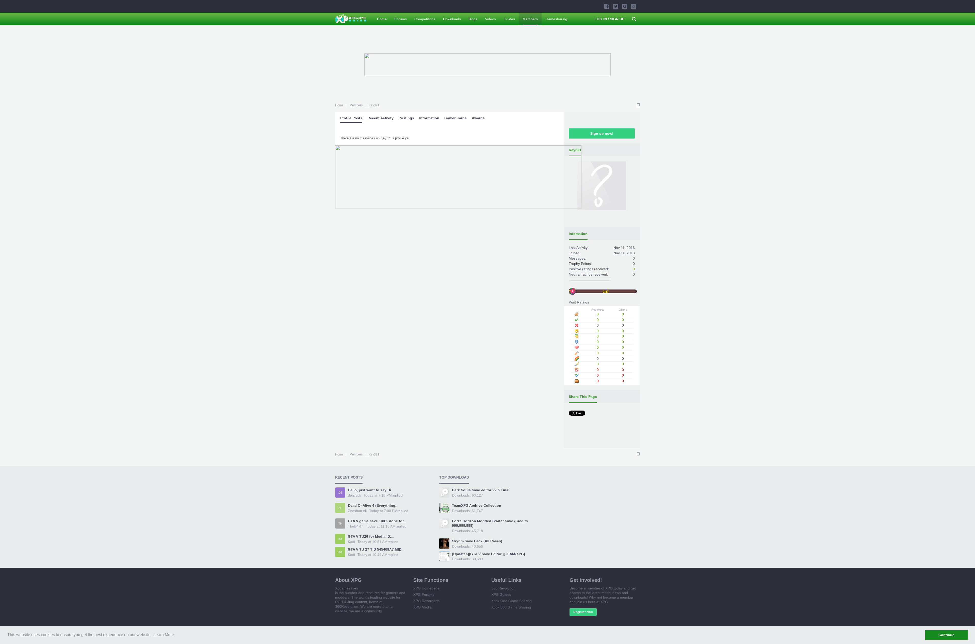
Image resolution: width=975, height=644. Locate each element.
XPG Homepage (426, 588)
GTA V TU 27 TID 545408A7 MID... (376, 549)
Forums (400, 19)
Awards (478, 118)
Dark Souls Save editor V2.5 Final (480, 490)
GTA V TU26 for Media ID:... (371, 536)
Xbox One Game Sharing (511, 601)
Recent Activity (380, 118)
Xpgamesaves (346, 588)
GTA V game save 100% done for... (377, 521)
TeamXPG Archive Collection (476, 505)
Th (340, 523)
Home (382, 19)
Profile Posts (351, 118)
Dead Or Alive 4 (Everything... (373, 505)
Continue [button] (946, 635)
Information (429, 118)
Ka (340, 538)
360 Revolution (503, 588)
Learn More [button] (163, 635)
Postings (406, 118)
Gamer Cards (455, 118)
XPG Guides (501, 594)
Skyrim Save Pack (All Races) (477, 541)
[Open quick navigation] (637, 105)
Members (530, 19)
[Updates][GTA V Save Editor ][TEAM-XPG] (488, 554)
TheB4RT (355, 526)
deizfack (354, 495)
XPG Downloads (426, 601)
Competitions (424, 19)
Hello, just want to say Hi (369, 490)
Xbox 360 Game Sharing (511, 607)
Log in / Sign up (609, 19)
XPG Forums (423, 594)
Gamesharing (556, 19)
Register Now (583, 612)
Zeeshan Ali (357, 511)
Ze (340, 508)
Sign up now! (601, 133)
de (340, 492)
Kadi (351, 542)
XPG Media (422, 607)
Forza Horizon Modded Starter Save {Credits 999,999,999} (490, 523)
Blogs (472, 19)
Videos (490, 19)
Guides (509, 19)
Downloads (452, 19)
